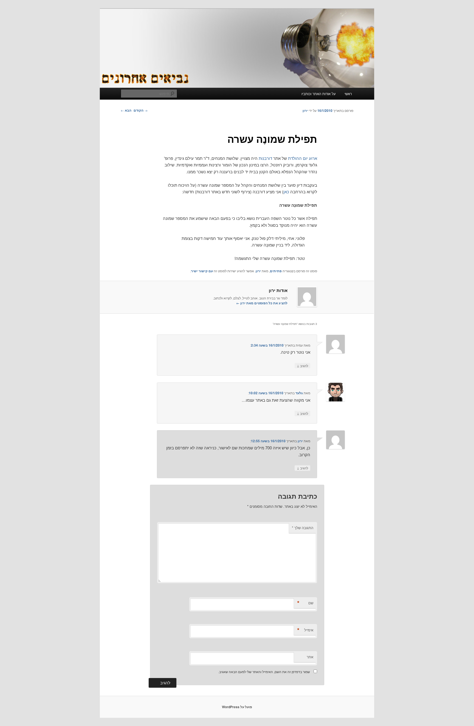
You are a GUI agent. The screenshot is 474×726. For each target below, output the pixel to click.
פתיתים (276, 270)
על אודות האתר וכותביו (318, 93)
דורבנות (265, 158)
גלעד (299, 392)
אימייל (305, 630)
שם (305, 603)
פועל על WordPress (237, 706)
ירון (305, 110)
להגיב (302, 365)
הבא (126, 110)
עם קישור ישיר (202, 270)
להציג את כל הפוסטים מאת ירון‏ (261, 302)
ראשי (348, 93)
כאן (286, 191)
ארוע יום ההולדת (302, 158)
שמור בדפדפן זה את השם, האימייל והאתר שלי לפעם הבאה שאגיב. (264, 671)
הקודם (141, 110)
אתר (310, 656)
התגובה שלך (302, 527)
